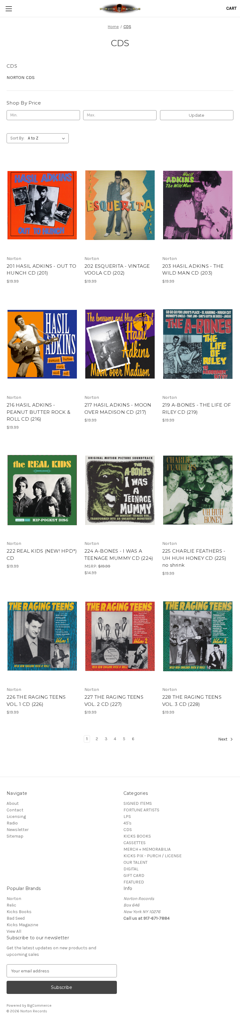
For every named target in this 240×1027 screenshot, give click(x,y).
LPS (127, 816)
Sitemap (15, 836)
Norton (14, 898)
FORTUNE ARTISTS (141, 810)
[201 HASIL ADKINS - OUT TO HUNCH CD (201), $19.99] (42, 205)
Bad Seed (16, 918)
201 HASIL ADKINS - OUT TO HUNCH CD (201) (41, 269)
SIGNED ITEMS (137, 803)
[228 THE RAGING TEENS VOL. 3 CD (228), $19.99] (197, 636)
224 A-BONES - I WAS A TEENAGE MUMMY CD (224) (118, 554)
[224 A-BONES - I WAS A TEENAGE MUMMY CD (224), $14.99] (120, 490)
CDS (127, 829)
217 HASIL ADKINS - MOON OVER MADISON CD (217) (118, 408)
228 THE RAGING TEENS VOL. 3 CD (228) (192, 700)
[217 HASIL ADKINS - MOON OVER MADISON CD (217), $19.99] (120, 344)
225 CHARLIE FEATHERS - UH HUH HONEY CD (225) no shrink (194, 558)
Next (223, 739)
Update (196, 115)
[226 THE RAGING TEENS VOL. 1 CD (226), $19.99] (42, 636)
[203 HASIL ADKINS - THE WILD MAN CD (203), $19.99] (197, 205)
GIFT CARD (133, 875)
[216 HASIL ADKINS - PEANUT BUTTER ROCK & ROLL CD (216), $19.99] (42, 344)
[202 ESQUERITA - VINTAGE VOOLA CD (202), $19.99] (120, 205)
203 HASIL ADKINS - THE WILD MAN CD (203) (193, 269)
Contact (15, 810)
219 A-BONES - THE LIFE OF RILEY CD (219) (196, 408)
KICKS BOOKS (137, 836)
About (13, 803)
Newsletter (18, 829)
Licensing (16, 816)
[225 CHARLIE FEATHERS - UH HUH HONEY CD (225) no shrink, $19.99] (197, 490)
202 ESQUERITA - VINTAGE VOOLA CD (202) (117, 269)
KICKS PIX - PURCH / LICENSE (152, 855)
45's (127, 823)
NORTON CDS (21, 77)
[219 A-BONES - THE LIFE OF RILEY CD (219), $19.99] (197, 344)
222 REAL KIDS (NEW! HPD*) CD (42, 554)
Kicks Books (19, 911)
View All (14, 931)
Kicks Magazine (22, 924)
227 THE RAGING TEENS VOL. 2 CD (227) (113, 700)
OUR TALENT (135, 862)
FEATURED (133, 882)
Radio (12, 823)
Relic (11, 905)
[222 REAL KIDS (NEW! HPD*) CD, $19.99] (42, 490)
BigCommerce (39, 1005)
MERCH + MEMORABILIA (147, 849)
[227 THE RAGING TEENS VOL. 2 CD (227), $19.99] (120, 636)
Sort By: (17, 138)
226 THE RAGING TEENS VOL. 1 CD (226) (36, 700)
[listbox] (47, 138)
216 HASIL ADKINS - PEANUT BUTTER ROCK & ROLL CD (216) (38, 412)
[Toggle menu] (8, 8)
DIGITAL (130, 869)
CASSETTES (134, 842)
